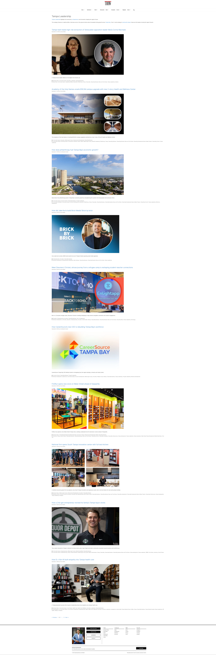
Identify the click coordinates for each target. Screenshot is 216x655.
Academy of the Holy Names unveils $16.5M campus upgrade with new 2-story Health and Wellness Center (94, 89)
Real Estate (89, 9)
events (79, 141)
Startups (77, 260)
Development (116, 631)
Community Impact (62, 80)
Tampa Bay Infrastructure (113, 436)
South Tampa (86, 494)
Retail (95, 9)
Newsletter (93, 631)
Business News (56, 80)
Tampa (84, 81)
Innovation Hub (74, 494)
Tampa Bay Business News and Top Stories (99, 81)
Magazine (124, 9)
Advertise (93, 635)
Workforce (116, 632)
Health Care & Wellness (82, 608)
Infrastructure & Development (78, 140)
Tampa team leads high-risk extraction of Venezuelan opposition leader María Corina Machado (89, 30)
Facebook (138, 631)
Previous (54, 617)
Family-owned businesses (73, 552)
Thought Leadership (80, 200)
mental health (84, 319)
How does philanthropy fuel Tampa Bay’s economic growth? (75, 150)
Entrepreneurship (56, 258)
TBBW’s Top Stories (149, 552)
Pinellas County (100, 376)
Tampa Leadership (56, 19)
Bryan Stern (55, 81)
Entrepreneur (75, 609)
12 (64, 617)
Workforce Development (135, 376)
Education (69, 80)
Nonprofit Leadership (96, 141)
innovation (80, 319)
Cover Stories (69, 608)
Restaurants (102, 9)
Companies (113, 9)
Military (71, 81)
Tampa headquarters (160, 494)
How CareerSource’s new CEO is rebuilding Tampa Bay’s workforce (78, 327)
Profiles (132, 609)
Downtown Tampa (80, 434)
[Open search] (134, 10)
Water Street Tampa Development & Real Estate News (151, 436)
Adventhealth (55, 609)
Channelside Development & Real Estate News (68, 434)
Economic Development (74, 202)
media (74, 260)
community (64, 319)
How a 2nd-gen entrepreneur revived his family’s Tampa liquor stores (78, 503)
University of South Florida (159, 552)
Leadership (73, 80)
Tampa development (122, 436)
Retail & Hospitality (79, 551)
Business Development (57, 260)
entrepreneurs (75, 19)
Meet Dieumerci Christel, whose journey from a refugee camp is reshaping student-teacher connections (92, 267)
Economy (116, 634)
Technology (133, 319)
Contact (93, 638)
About (128, 9)
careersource (64, 376)
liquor (87, 552)
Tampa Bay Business (80, 80)
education (75, 141)
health (82, 141)
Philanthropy (80, 81)
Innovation (62, 258)
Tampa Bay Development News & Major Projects (143, 141)
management (113, 609)
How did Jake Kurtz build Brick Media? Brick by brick (72, 210)
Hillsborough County (69, 140)
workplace (61, 495)
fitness (64, 436)
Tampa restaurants (137, 436)
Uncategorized (82, 318)
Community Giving (56, 141)
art (59, 609)
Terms (127, 634)
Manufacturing (80, 494)
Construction (70, 141)
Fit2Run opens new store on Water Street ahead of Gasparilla (76, 384)
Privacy (127, 632)
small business (94, 552)
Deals (107, 9)
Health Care (75, 608)
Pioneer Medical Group (126, 609)
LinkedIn (138, 634)
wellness (56, 610)
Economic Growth (64, 200)
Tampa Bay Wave (119, 319)
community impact (126, 22)
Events (118, 9)
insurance (104, 609)
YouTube (138, 632)
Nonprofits (75, 81)
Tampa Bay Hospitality (103, 436)
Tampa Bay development (122, 494)
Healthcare (95, 609)
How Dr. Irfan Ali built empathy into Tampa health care (73, 560)
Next (67, 617)
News (82, 9)
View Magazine (93, 628)
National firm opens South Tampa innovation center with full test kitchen (80, 444)
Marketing (71, 260)
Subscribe (141, 648)
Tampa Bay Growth (156, 141)
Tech (78, 318)
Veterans (116, 81)
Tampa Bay (107, 22)
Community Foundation (57, 202)
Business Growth (56, 494)
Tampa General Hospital (149, 609)
